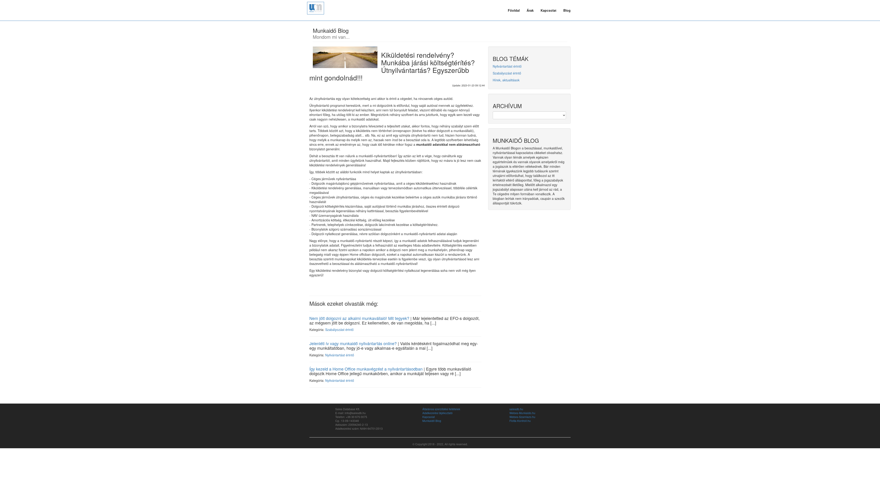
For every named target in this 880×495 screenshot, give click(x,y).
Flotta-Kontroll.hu (520, 421)
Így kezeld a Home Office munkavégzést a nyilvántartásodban (366, 369)
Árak (530, 10)
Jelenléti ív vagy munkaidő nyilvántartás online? (353, 343)
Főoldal (514, 10)
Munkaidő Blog (431, 421)
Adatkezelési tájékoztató (437, 413)
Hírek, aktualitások (506, 80)
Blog (567, 10)
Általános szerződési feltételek (441, 409)
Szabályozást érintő (339, 329)
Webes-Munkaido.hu (522, 413)
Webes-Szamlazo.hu (522, 417)
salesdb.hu (516, 409)
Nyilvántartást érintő (339, 355)
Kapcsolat (548, 10)
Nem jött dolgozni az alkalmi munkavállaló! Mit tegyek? (359, 318)
